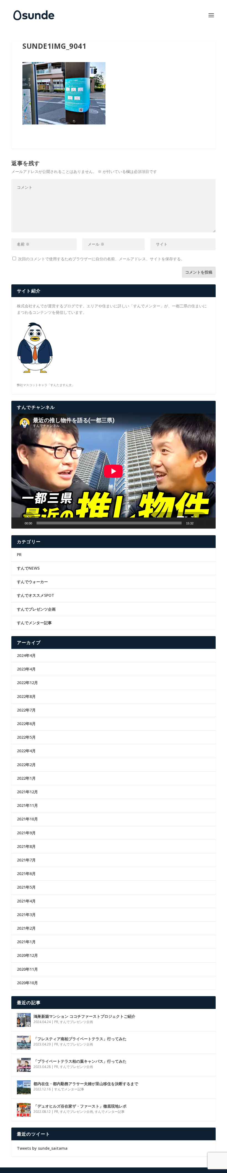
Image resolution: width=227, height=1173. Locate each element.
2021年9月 (26, 832)
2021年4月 (26, 901)
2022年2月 (26, 764)
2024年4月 (26, 655)
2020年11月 (27, 969)
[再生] (19, 523)
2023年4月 (26, 669)
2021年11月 (27, 805)
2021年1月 (26, 941)
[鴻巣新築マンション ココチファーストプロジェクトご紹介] (24, 1020)
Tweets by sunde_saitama (42, 1148)
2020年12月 (27, 955)
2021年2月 (26, 928)
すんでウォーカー (32, 581)
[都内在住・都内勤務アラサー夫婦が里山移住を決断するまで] (24, 1087)
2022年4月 (26, 750)
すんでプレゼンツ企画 (36, 609)
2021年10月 (27, 819)
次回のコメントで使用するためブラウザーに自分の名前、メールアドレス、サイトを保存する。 (101, 258)
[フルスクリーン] (209, 523)
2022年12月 (27, 682)
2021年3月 (26, 914)
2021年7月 (26, 860)
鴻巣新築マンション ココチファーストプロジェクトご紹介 (84, 1016)
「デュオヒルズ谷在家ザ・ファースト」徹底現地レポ (80, 1106)
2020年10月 (27, 982)
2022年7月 (26, 710)
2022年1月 (26, 778)
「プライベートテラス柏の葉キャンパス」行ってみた (80, 1061)
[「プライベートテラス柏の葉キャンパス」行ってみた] (24, 1065)
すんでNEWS (28, 568)
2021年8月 (26, 846)
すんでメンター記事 (34, 622)
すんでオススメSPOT (35, 595)
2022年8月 (26, 696)
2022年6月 (26, 723)
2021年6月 (26, 873)
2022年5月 (26, 737)
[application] (113, 471)
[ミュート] (200, 523)
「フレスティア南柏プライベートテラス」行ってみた (80, 1038)
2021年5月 (26, 887)
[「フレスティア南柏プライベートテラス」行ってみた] (24, 1042)
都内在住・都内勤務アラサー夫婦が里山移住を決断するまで (85, 1083)
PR (19, 554)
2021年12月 (27, 791)
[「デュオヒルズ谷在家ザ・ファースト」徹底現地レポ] (24, 1110)
